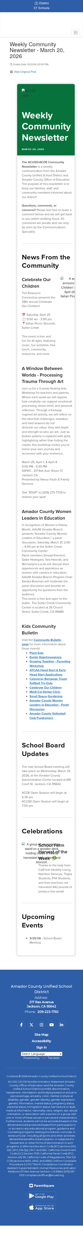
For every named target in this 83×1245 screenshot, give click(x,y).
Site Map (41, 1034)
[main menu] (75, 32)
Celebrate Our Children (46, 687)
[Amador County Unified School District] (41, 22)
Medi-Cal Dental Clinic (45, 692)
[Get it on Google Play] (41, 1195)
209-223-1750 (47, 1012)
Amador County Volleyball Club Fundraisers (48, 715)
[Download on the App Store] (41, 1207)
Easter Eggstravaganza (46, 657)
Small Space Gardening (46, 696)
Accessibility (41, 1041)
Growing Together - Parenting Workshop (50, 663)
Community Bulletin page (41, 642)
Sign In (41, 1047)
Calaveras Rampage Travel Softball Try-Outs (48, 681)
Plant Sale (37, 653)
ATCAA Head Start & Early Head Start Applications (48, 672)
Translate (54, 1058)
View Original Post (25, 72)
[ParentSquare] (41, 1185)
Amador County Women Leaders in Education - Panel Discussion (49, 704)
